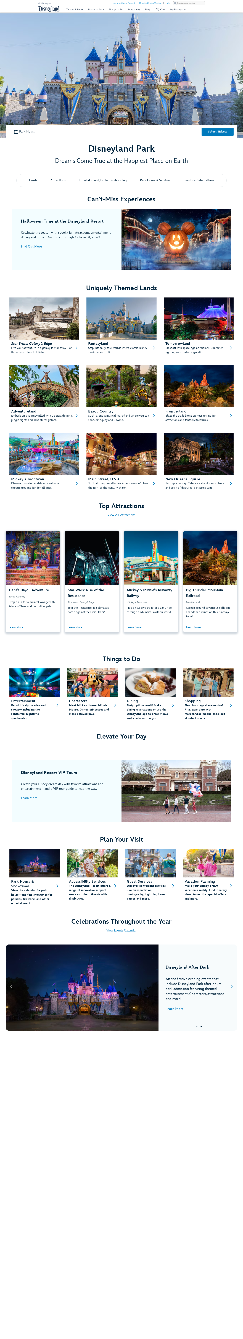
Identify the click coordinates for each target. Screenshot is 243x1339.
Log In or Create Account (124, 3)
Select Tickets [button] (217, 131)
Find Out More (31, 246)
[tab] (121, 988)
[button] (160, 9)
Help (168, 3)
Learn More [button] (16, 627)
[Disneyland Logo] (49, 9)
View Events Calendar (121, 930)
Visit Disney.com (45, 3)
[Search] (175, 3)
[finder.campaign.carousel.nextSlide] (231, 988)
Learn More (29, 798)
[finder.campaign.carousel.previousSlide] (11, 988)
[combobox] (189, 3)
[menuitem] (140, 3)
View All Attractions (122, 515)
